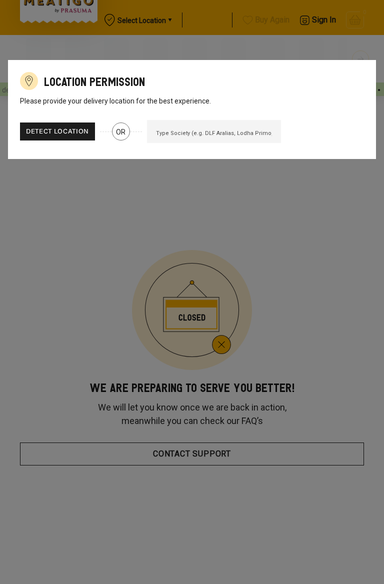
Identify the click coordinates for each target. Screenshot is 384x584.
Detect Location (57, 131)
